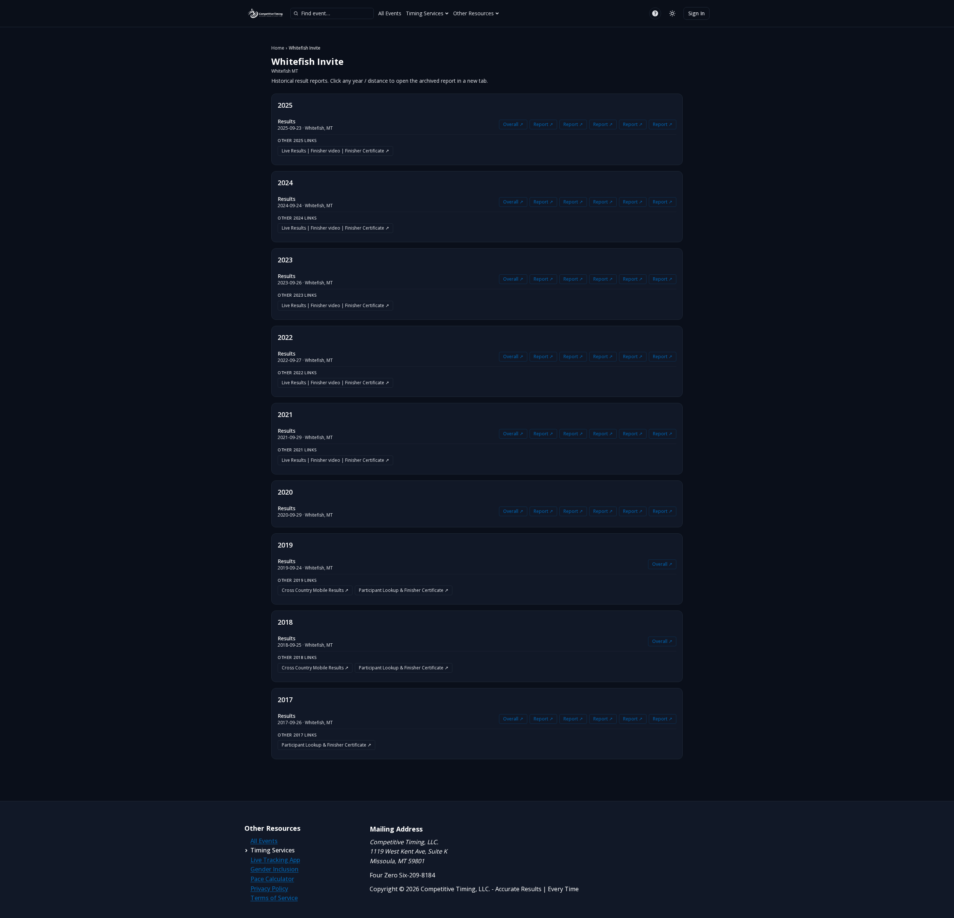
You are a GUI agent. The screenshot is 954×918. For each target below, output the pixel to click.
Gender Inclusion (274, 869)
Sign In (696, 13)
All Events (389, 13)
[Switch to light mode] (672, 13)
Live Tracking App (275, 860)
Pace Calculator (272, 879)
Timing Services (424, 13)
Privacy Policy (269, 888)
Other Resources (473, 13)
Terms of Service (274, 898)
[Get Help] (655, 13)
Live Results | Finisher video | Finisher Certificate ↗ (335, 151)
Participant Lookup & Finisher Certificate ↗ (403, 590)
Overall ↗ (513, 124)
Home (277, 48)
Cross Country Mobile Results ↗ (315, 590)
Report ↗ (543, 124)
